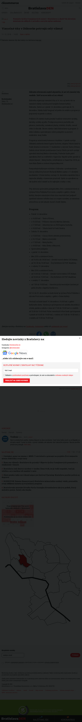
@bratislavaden (15, 348)
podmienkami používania (21, 375)
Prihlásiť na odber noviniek (16, 380)
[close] (79, 338)
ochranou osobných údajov (64, 375)
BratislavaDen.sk (15, 345)
